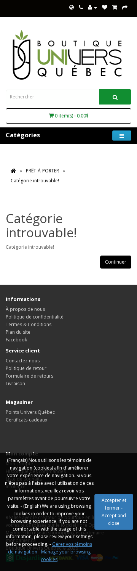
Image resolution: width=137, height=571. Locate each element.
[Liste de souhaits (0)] (104, 7)
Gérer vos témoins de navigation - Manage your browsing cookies (50, 552)
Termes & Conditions (28, 324)
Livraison (15, 383)
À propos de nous (25, 309)
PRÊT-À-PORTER (42, 170)
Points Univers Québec (30, 412)
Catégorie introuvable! (35, 180)
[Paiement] (124, 7)
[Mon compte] (92, 7)
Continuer (115, 262)
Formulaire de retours (29, 376)
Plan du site (18, 332)
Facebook (16, 339)
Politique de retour (26, 368)
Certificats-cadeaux (26, 420)
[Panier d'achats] (114, 7)
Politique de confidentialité (35, 317)
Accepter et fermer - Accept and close (114, 511)
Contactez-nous (23, 360)
